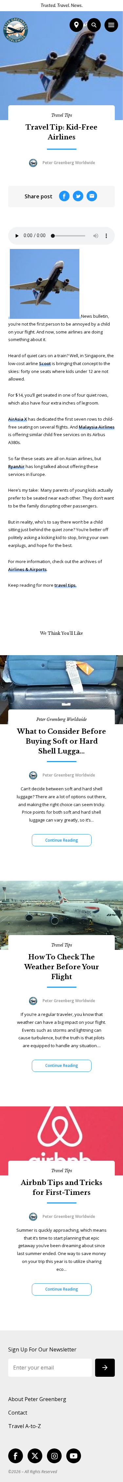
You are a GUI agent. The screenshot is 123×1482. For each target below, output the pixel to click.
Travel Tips (61, 115)
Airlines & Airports (27, 569)
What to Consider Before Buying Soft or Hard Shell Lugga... (61, 741)
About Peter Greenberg (37, 1399)
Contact (17, 1412)
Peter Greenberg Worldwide (61, 719)
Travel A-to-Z (24, 1426)
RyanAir (16, 466)
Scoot (45, 363)
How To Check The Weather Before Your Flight (61, 967)
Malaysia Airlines (96, 427)
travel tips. (65, 585)
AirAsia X (17, 419)
